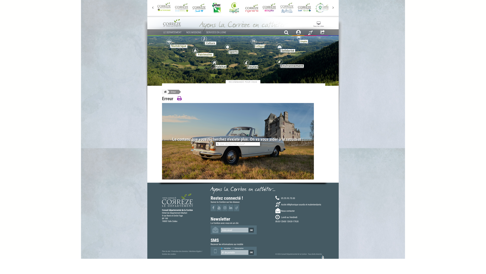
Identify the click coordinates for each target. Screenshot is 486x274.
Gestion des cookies (169, 254)
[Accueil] (164, 92)
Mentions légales (195, 251)
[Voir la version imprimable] (179, 98)
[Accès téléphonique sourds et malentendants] (310, 32)
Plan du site (166, 251)
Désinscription (239, 248)
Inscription (227, 248)
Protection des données (179, 251)
